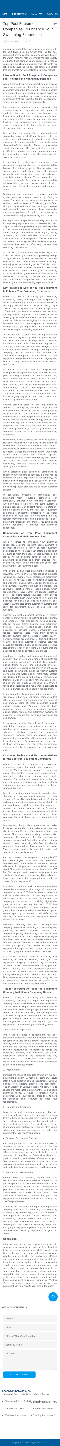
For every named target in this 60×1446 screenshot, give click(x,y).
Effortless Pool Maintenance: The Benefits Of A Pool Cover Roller (17, 1415)
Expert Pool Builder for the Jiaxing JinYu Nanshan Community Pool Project (45, 1401)
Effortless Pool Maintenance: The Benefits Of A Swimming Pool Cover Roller (45, 1408)
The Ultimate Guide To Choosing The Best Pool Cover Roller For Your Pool (17, 1408)
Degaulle (34, 1442)
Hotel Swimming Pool (30, 1394)
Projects (45, 1394)
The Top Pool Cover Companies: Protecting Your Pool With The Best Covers (45, 1415)
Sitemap (45, 1442)
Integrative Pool (10, 1394)
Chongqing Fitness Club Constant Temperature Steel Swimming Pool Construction (25, 1401)
